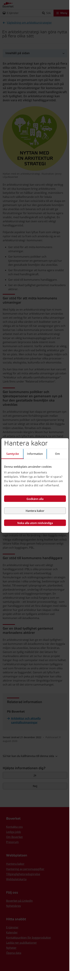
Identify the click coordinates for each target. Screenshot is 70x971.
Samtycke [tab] (12, 454)
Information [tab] (35, 454)
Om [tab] (57, 454)
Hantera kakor (35, 510)
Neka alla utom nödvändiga (35, 523)
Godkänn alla (35, 499)
